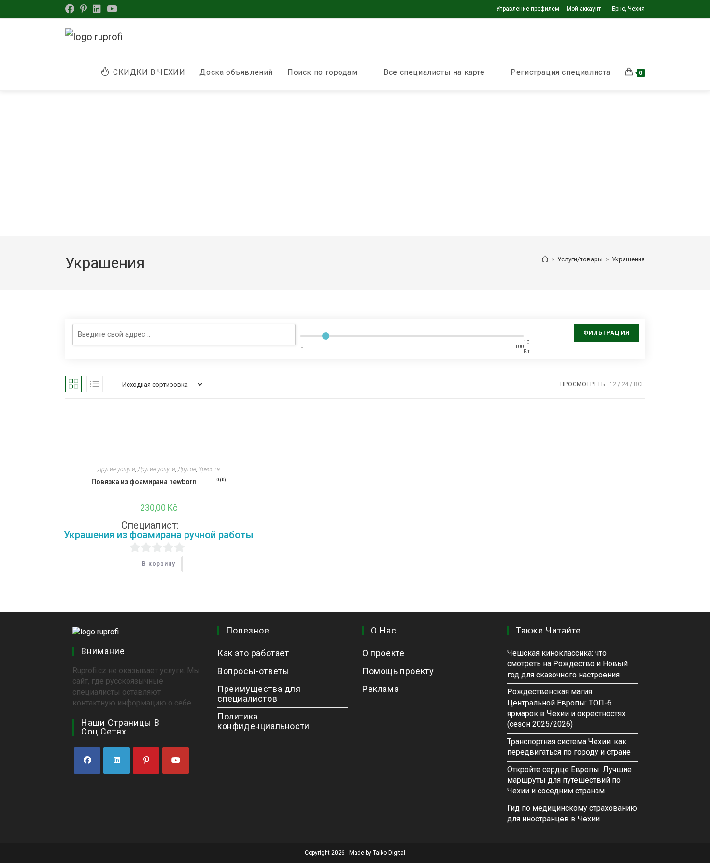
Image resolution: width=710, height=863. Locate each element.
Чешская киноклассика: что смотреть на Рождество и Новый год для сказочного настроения (567, 663)
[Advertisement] (355, 163)
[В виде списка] (94, 384)
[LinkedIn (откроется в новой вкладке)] (97, 9)
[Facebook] (87, 760)
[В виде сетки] (73, 384)
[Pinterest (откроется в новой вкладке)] (83, 9)
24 (625, 384)
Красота (209, 469)
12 (613, 384)
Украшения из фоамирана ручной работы (159, 535)
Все (639, 384)
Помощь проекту (398, 671)
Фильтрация (606, 333)
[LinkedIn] (116, 760)
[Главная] (545, 259)
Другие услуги (116, 469)
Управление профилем (527, 8)
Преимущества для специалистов (259, 694)
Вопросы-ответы (253, 671)
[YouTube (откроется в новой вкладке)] (112, 9)
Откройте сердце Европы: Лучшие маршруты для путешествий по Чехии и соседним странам (569, 780)
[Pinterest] (146, 760)
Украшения (628, 259)
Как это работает (253, 653)
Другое (187, 469)
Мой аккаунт (584, 8)
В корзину (158, 564)
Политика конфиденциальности (263, 721)
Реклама (380, 689)
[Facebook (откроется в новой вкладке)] (71, 9)
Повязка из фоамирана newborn (158, 481)
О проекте (383, 653)
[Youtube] (175, 760)
